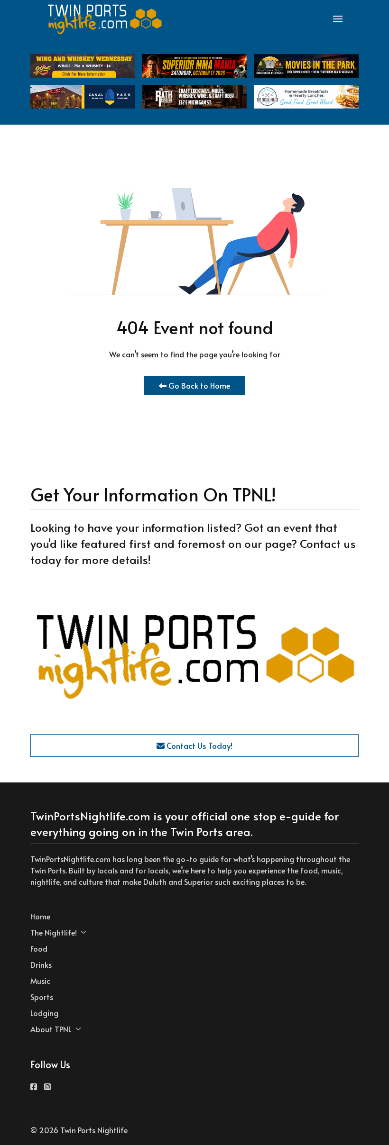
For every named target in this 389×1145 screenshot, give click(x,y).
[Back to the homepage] (105, 19)
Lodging (44, 1013)
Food (38, 948)
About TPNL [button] (51, 1029)
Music (40, 980)
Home (40, 916)
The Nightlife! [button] (53, 932)
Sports (41, 996)
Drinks (41, 964)
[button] (338, 19)
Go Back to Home (198, 385)
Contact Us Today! (198, 745)
